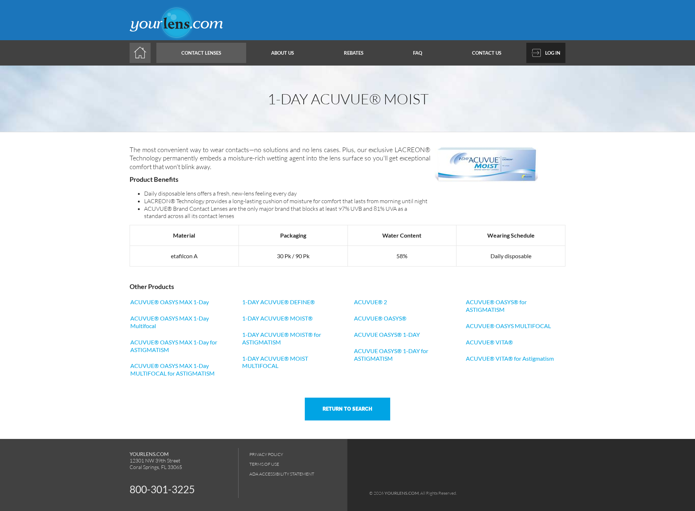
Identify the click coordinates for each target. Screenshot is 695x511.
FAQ (417, 53)
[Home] (140, 53)
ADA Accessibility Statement (281, 474)
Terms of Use (264, 464)
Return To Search (347, 409)
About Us (282, 53)
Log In (552, 53)
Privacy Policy (266, 454)
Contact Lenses (201, 53)
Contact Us (486, 53)
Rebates (353, 53)
